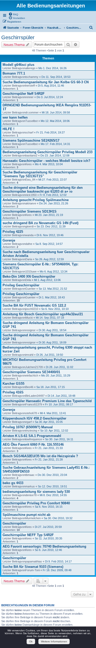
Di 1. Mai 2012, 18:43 (52, 297)
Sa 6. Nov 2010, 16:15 (48, 506)
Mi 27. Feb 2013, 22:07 (52, 179)
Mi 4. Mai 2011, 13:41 (53, 413)
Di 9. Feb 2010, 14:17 (58, 561)
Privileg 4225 (13, 232)
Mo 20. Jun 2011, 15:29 (55, 375)
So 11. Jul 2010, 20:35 (48, 538)
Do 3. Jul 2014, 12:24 (50, 97)
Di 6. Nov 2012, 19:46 (50, 235)
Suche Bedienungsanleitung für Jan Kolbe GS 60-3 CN (46, 82)
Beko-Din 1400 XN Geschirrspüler (29, 276)
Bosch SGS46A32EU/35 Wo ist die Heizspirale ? (40, 456)
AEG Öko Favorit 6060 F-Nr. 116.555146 (33, 444)
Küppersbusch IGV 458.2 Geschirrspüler (34, 418)
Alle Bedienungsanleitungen (50, 5)
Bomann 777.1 (14, 73)
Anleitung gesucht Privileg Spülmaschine (36, 200)
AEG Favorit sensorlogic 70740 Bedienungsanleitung (44, 546)
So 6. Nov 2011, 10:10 (55, 308)
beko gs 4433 (13, 483)
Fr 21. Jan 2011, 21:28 (49, 459)
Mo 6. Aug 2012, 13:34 (53, 271)
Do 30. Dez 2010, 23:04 (52, 474)
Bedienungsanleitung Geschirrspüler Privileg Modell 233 (47, 152)
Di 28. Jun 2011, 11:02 (59, 367)
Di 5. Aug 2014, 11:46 (51, 85)
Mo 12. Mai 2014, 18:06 (55, 120)
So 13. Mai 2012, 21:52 (53, 288)
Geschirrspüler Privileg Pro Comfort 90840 (36, 503)
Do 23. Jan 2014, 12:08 (54, 155)
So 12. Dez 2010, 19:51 (52, 486)
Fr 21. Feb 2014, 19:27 (50, 132)
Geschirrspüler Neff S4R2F (24, 94)
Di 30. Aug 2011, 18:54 (52, 330)
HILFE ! (8, 129)
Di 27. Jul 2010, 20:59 (48, 526)
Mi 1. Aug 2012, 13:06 (47, 279)
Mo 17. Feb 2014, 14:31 (55, 143)
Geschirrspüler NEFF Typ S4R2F (28, 535)
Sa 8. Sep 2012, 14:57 (49, 243)
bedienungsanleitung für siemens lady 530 (36, 492)
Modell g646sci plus (18, 65)
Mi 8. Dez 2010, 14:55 (53, 495)
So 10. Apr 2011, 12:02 (54, 430)
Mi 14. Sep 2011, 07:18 (50, 317)
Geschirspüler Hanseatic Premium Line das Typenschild (47, 401)
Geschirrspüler (18, 37)
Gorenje (9, 240)
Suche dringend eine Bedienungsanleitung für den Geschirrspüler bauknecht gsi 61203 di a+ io (43, 189)
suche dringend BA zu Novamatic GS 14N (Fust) (40, 223)
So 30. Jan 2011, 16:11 (59, 439)
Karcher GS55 (13, 383)
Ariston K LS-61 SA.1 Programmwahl (32, 436)
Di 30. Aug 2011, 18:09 (52, 342)
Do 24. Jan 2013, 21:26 (53, 203)
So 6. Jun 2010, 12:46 (48, 549)
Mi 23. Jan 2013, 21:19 (49, 214)
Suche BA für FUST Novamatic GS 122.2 (34, 305)
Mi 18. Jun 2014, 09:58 (56, 112)
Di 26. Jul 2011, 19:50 (49, 354)
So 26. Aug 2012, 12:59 (49, 259)
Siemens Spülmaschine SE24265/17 (31, 140)
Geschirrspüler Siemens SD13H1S (30, 211)
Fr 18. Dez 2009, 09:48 (57, 570)
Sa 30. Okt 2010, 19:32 (58, 518)
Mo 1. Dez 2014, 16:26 (52, 68)
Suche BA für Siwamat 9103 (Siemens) (33, 567)
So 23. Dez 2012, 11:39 (51, 226)
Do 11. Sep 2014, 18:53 (55, 76)
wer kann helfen (15, 117)
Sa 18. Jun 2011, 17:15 (50, 387)
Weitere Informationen (54, 641)
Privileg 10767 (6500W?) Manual (28, 427)
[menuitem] (13, 14)
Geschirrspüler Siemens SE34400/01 (31, 372)
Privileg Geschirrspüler (21, 285)
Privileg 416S (13, 392)
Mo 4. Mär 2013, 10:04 (49, 164)
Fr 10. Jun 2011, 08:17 (59, 404)
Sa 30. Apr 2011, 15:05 (49, 421)
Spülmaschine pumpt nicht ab (26, 515)
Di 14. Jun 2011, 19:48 (61, 395)
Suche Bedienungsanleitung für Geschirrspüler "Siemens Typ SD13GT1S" (40, 174)
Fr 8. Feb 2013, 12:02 (53, 194)
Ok (31, 641)
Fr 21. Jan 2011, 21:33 (49, 448)
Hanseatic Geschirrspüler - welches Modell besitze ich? (46, 161)
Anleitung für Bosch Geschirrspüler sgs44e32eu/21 (43, 314)
